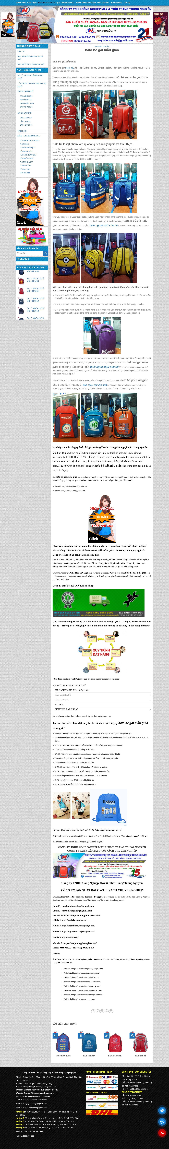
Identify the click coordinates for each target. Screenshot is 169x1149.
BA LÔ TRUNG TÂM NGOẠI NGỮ (30, 77)
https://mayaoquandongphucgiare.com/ (78, 932)
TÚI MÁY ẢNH (25, 166)
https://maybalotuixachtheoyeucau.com (87, 995)
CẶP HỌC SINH (26, 125)
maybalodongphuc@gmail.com (74, 486)
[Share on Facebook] (93, 1011)
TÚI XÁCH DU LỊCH (27, 148)
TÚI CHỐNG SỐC (27, 158)
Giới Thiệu (31, 3)
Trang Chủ (20, 3)
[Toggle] (151, 694)
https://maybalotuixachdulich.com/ (85, 977)
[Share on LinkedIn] (111, 1011)
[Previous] (52, 1046)
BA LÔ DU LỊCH (26, 96)
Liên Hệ (127, 3)
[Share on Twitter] (98, 1011)
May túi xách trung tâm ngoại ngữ (30, 57)
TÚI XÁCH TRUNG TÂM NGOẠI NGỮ (32, 85)
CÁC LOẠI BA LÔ (25, 91)
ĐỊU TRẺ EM (25, 173)
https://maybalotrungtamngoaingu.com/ (78, 926)
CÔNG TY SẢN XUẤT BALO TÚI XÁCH (91, 850)
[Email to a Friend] (102, 1011)
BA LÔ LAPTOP (26, 100)
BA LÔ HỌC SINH (27, 103)
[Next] (152, 1046)
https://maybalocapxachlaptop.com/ (86, 973)
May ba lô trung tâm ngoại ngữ (31, 64)
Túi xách (98, 716)
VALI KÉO (22, 131)
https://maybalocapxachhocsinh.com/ (86, 982)
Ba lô (90, 716)
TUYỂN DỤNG (116, 3)
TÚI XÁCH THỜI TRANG (29, 141)
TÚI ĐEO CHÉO (26, 151)
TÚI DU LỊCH (25, 144)
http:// (27, 1084)
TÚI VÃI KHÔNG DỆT (28, 155)
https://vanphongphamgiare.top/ (80, 943)
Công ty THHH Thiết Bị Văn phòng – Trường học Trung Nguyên (91, 456)
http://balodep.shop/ (69, 937)
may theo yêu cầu (46, 3)
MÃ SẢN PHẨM (103, 3)
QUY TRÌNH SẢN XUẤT (66, 3)
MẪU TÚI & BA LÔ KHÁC (29, 136)
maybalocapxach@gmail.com (73, 491)
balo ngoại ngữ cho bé (104, 366)
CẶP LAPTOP (25, 121)
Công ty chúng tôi (103, 559)
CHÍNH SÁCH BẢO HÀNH (86, 3)
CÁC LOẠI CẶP (25, 113)
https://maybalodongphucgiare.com (81, 915)
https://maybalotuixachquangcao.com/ (87, 990)
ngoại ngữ (69, 68)
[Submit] (45, 253)
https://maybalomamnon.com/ (83, 999)
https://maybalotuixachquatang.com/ (86, 986)
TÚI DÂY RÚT (25, 169)
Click (143, 836)
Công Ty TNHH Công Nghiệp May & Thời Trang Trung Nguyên (102, 847)
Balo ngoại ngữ (78, 897)
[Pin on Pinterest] (107, 1011)
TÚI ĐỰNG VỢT (26, 162)
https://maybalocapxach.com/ (74, 920)
